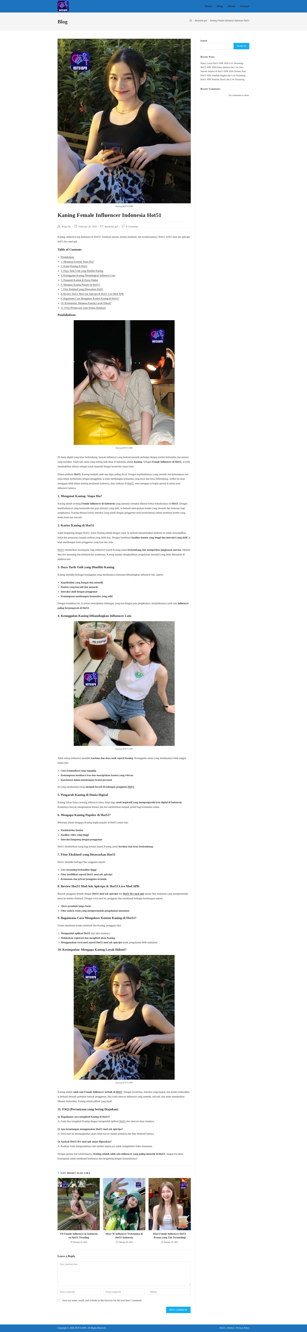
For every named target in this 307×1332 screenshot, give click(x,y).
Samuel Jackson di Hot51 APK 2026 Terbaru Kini (223, 71)
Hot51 (130, 483)
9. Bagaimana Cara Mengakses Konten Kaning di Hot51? (90, 298)
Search (204, 41)
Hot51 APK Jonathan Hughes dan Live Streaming (223, 75)
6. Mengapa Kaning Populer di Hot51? (80, 284)
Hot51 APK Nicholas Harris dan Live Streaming (222, 79)
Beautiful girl (111, 226)
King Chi (66, 226)
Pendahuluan (67, 257)
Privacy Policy (242, 1328)
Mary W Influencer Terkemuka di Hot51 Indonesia (124, 1235)
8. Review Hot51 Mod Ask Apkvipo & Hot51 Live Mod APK (92, 293)
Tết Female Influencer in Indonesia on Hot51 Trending (79, 1235)
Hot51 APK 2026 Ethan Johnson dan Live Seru (222, 67)
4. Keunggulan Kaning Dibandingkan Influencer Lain (88, 275)
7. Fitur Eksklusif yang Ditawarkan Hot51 (82, 289)
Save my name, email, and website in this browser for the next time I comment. (102, 1300)
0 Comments (132, 226)
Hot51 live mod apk (133, 893)
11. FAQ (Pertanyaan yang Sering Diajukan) (83, 307)
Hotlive (230, 1328)
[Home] (190, 20)
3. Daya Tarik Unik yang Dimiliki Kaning (82, 270)
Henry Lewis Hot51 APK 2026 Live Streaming (222, 63)
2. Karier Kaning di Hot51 (74, 266)
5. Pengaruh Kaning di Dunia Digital (79, 280)
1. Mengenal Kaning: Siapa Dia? (77, 261)
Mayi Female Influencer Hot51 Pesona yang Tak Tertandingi (169, 1235)
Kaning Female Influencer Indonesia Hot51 (229, 20)
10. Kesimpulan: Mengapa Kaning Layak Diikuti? (86, 303)
